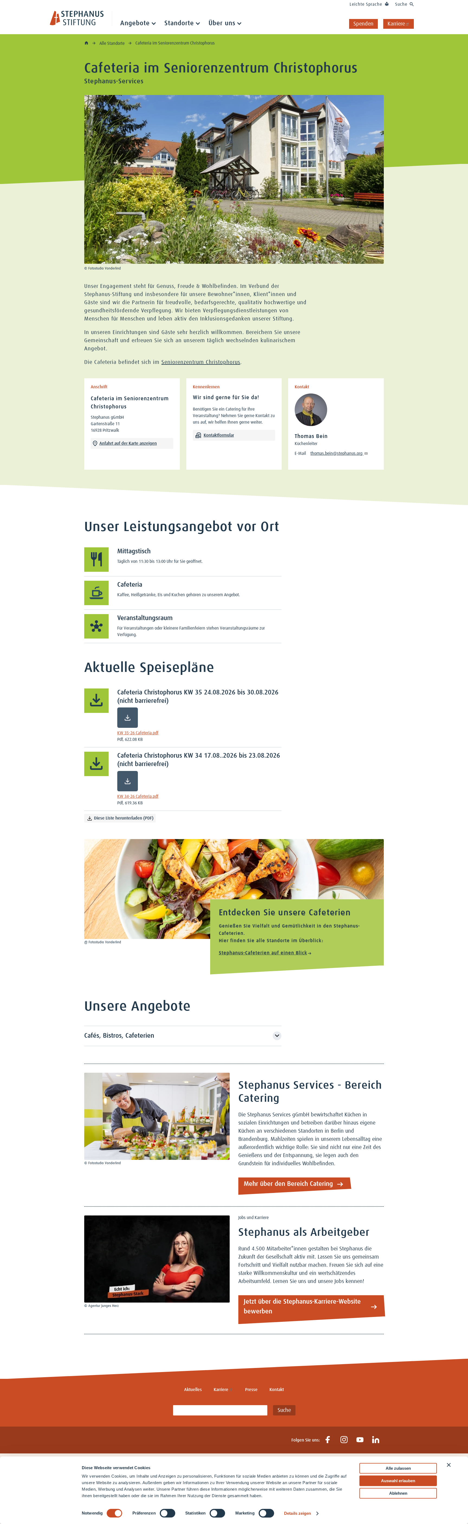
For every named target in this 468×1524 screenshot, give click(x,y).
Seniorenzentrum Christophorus (200, 362)
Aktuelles (193, 1390)
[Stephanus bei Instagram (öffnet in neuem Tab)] (344, 1440)
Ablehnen (398, 1493)
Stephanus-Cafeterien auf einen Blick (263, 953)
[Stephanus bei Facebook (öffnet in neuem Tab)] (328, 1440)
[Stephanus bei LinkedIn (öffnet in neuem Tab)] (376, 1440)
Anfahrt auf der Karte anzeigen (128, 443)
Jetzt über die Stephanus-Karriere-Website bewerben (302, 1306)
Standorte (179, 23)
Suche (401, 4)
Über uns (222, 23)
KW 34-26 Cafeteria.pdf (137, 796)
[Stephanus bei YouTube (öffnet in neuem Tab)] (360, 1440)
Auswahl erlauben (398, 1480)
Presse (251, 1390)
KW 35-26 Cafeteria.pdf (137, 733)
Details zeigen (297, 1513)
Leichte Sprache (366, 4)
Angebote (135, 23)
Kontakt (276, 1390)
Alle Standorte (112, 43)
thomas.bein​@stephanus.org (336, 453)
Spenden (363, 24)
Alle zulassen (398, 1468)
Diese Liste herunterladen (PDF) (124, 818)
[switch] (167, 1513)
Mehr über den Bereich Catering (288, 1184)
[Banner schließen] (449, 1465)
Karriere (396, 24)
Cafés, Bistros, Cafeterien (119, 1036)
